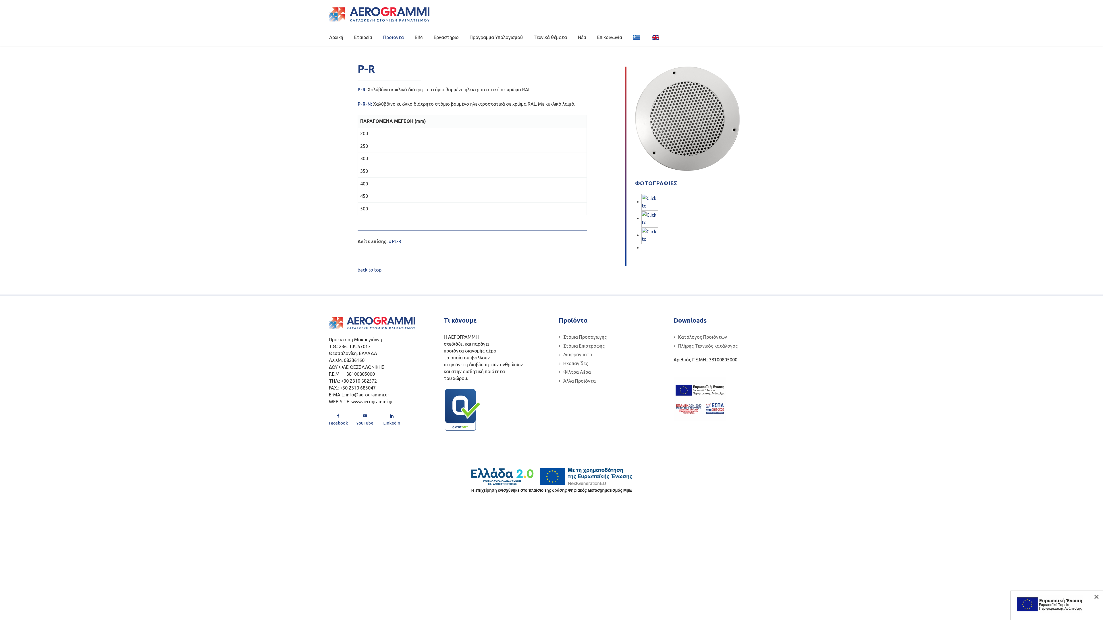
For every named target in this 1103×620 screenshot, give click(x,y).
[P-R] (649, 218)
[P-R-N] (649, 201)
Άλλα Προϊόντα (579, 380)
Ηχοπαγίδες (575, 363)
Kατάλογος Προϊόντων (702, 337)
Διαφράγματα (577, 354)
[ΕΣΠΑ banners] (700, 399)
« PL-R (395, 241)
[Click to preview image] (687, 118)
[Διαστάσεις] (649, 235)
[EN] (653, 37)
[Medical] (379, 14)
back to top (369, 269)
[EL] (637, 37)
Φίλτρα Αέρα (577, 372)
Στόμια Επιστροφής (584, 345)
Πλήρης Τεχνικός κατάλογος (708, 345)
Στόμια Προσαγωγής (585, 337)
